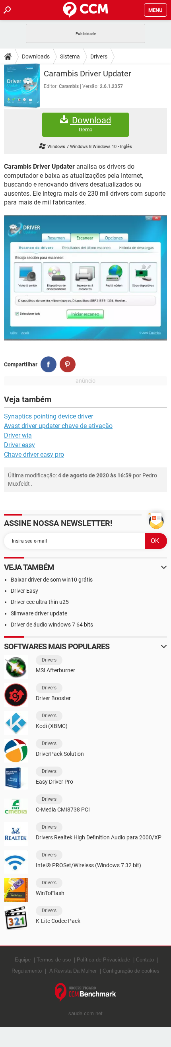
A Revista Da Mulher (73, 971)
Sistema (70, 56)
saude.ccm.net (85, 1013)
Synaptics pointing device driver (48, 416)
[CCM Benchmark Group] (85, 992)
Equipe (23, 960)
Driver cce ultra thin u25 (40, 602)
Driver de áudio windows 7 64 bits (52, 624)
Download (90, 124)
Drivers (98, 56)
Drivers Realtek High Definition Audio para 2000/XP (98, 837)
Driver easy (19, 445)
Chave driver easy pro (34, 454)
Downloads (36, 56)
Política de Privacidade (103, 960)
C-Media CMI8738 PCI (63, 809)
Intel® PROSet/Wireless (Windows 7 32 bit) (88, 865)
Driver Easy (24, 591)
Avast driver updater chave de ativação (58, 426)
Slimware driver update (39, 613)
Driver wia (18, 435)
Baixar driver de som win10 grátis (52, 579)
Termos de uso (54, 960)
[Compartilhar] (48, 364)
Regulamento (27, 971)
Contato (145, 960)
